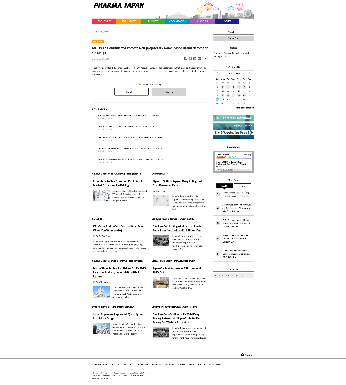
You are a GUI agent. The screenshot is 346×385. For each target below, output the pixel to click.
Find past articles (245, 107)
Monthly (242, 186)
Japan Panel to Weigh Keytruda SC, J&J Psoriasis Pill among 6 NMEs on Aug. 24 (131, 159)
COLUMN (97, 219)
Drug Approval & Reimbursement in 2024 (113, 306)
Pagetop (248, 355)
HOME (94, 32)
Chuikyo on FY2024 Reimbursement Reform (174, 306)
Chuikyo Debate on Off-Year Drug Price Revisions (117, 260)
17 (223, 95)
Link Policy (169, 364)
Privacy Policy (127, 364)
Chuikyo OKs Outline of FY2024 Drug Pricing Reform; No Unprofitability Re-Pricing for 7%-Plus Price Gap (177, 318)
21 (244, 95)
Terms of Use (142, 364)
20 (239, 95)
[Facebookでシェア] (185, 57)
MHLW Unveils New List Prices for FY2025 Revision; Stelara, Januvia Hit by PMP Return (119, 272)
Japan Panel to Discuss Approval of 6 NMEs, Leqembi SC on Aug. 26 (126, 126)
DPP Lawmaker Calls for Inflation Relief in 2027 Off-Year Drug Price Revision (130, 137)
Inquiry (191, 364)
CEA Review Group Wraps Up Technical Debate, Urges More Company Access (131, 148)
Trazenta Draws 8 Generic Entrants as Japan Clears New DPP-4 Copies (236, 253)
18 (228, 95)
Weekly (224, 186)
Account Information (213, 364)
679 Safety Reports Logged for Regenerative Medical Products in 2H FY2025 (130, 115)
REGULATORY (104, 32)
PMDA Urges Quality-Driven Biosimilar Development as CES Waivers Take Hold (237, 223)
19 (233, 95)
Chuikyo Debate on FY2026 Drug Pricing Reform (116, 173)
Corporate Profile (99, 364)
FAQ (199, 364)
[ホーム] (118, 5)
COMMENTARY (160, 173)
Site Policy (114, 364)
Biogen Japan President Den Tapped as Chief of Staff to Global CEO (235, 238)
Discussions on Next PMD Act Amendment (173, 260)
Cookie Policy (156, 364)
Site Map (181, 364)
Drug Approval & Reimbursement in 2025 (173, 219)
